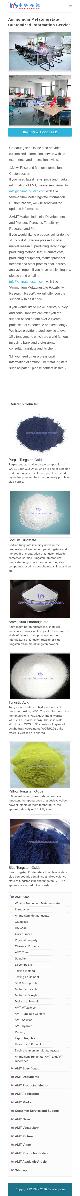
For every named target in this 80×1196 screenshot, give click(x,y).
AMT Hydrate (23, 1026)
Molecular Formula (27, 1001)
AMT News (23, 1119)
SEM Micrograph (26, 983)
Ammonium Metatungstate (32, 915)
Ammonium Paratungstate (28, 622)
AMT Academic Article (31, 1161)
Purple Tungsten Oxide (26, 460)
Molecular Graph (26, 989)
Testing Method (25, 970)
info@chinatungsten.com (27, 191)
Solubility (20, 958)
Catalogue (21, 921)
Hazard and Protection (29, 1044)
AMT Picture (24, 1136)
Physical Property (26, 940)
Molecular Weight (26, 995)
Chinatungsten (56, 1189)
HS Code (21, 927)
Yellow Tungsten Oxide (26, 791)
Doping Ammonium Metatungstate (37, 1050)
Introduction (22, 909)
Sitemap (21, 1170)
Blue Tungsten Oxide (24, 868)
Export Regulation (26, 1038)
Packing (20, 1032)
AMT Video (23, 1144)
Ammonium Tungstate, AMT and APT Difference (39, 1059)
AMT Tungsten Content (30, 1013)
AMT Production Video (31, 1153)
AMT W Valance (25, 1007)
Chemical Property (27, 946)
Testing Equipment (27, 977)
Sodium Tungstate (22, 540)
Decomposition (24, 964)
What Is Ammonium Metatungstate (37, 903)
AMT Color (22, 952)
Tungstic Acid (19, 702)
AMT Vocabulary (27, 1127)
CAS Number (23, 934)
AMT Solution (23, 1019)
